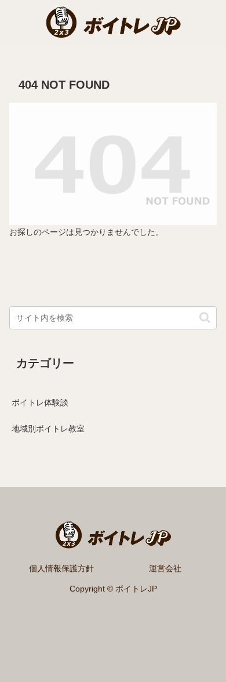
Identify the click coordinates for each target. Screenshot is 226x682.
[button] (205, 317)
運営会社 (165, 568)
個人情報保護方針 (61, 568)
